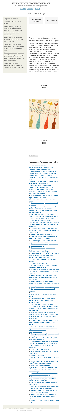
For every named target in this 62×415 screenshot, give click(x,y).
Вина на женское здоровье (36, 20)
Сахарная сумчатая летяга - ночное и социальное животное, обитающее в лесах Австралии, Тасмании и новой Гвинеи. (41, 168)
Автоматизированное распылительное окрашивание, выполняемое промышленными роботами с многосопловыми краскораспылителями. (43, 329)
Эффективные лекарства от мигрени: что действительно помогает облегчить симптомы (13, 28)
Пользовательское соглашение (30, 408)
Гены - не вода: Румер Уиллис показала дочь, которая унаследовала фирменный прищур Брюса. (43, 396)
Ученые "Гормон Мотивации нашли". (41, 185)
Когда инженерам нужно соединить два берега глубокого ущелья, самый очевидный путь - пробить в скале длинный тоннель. (44, 256)
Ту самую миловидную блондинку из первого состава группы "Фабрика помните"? (43, 391)
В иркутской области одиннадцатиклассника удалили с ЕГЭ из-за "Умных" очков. (43, 237)
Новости (30, 8)
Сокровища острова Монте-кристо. (41, 234)
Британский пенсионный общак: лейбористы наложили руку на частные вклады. (43, 374)
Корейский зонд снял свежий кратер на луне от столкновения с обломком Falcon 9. (43, 182)
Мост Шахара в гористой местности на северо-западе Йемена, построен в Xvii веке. (44, 362)
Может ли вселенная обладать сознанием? (43, 172)
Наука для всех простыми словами (31, 3)
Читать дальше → (33, 155)
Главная (23, 8)
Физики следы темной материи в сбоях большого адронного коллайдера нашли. (41, 188)
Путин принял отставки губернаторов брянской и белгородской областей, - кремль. (44, 335)
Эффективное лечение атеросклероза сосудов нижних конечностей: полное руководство (14, 65)
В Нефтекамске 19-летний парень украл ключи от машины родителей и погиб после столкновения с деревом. (44, 271)
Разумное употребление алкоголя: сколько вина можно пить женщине (44, 39)
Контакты (21, 408)
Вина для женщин (52, 20)
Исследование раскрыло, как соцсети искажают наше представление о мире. (44, 196)
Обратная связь (40, 408)
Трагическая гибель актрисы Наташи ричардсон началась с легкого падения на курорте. (44, 282)
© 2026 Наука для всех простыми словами (11, 408)
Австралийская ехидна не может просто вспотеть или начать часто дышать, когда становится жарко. (42, 300)
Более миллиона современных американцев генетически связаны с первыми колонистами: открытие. (43, 295)
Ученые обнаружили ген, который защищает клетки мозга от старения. (43, 339)
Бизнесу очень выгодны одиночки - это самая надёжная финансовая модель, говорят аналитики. (44, 286)
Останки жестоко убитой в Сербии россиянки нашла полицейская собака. (43, 192)
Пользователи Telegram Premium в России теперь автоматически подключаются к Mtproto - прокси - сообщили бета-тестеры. (43, 379)
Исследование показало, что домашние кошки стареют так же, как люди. (43, 245)
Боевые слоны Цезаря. (38, 355)
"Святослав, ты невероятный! (40, 349)
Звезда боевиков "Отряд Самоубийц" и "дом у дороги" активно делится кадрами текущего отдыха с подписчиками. (44, 230)
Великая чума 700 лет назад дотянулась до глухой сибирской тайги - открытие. (42, 241)
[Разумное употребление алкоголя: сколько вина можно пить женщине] (44, 114)
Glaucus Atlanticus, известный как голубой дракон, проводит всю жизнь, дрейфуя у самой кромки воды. (43, 277)
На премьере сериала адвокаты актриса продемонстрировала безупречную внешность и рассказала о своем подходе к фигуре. (43, 250)
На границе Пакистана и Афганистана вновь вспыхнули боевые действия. (43, 266)
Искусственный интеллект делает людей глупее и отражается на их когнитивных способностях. (44, 387)
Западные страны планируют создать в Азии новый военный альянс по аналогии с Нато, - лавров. (43, 322)
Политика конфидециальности (26, 410)
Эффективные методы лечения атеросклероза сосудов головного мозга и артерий (14, 39)
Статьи (37, 8)
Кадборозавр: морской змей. (39, 263)
